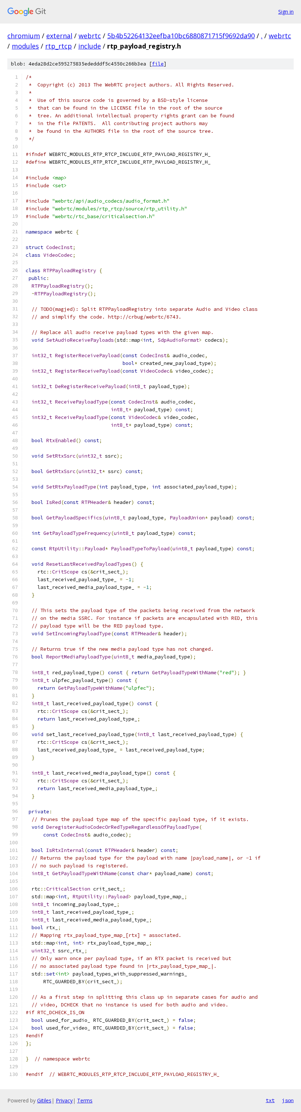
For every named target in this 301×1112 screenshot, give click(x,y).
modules (25, 46)
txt (270, 1100)
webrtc (90, 35)
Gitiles (44, 1100)
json (288, 1100)
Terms (85, 1100)
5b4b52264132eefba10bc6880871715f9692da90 (181, 35)
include (89, 46)
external (59, 35)
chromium (23, 35)
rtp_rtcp (58, 46)
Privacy (64, 1100)
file (158, 64)
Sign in (286, 11)
